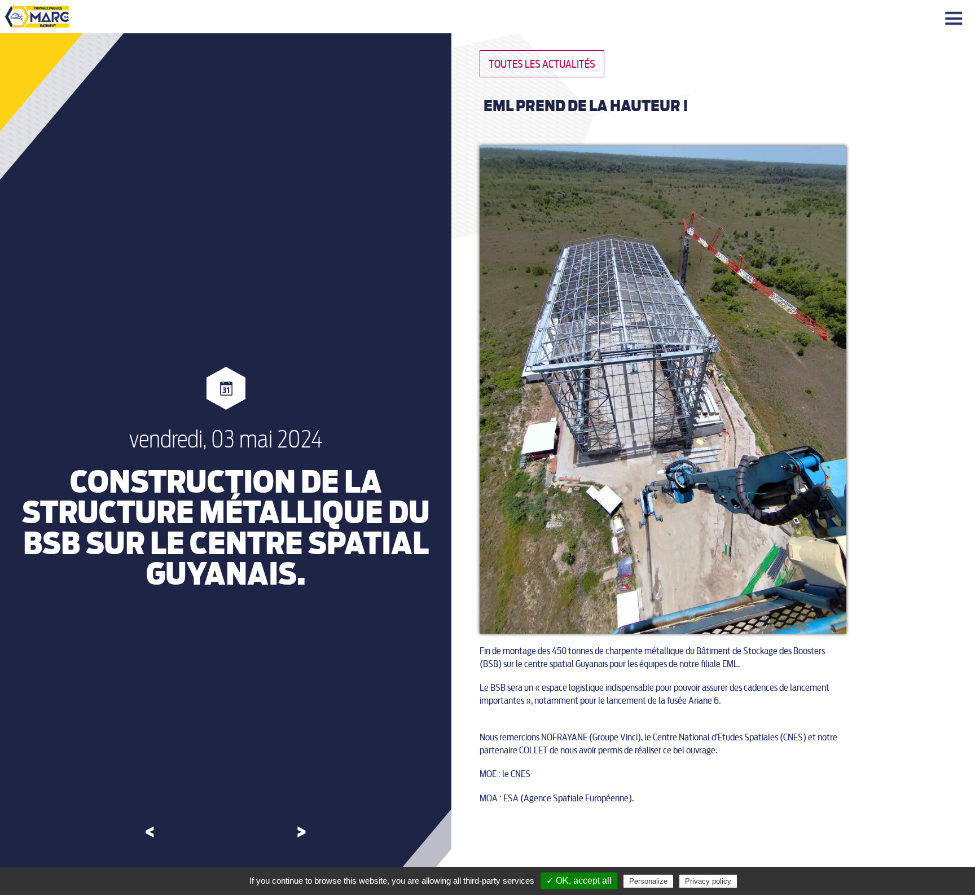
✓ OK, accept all (579, 880)
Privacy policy (708, 881)
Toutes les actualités (542, 64)
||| (955, 19)
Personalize (648, 881)
